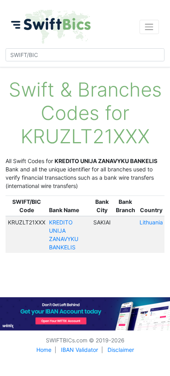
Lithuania (151, 222)
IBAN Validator (79, 349)
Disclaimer (121, 349)
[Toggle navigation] (149, 27)
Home (43, 349)
